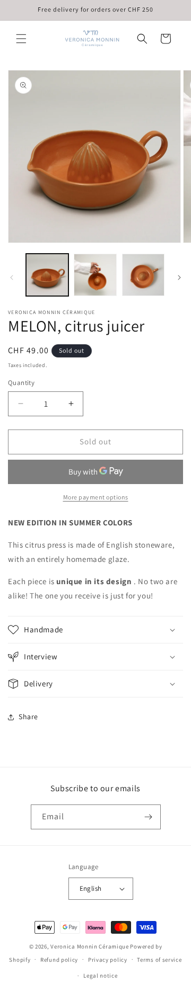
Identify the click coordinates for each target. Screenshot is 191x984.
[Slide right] (179, 277)
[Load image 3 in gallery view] (143, 275)
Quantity (21, 382)
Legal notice (100, 975)
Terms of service (159, 959)
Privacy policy (107, 959)
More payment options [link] (95, 497)
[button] (21, 38)
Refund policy (59, 959)
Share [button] (28, 716)
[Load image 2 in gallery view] (95, 275)
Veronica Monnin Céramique (90, 946)
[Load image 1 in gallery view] (47, 275)
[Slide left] (11, 277)
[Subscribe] (148, 816)
